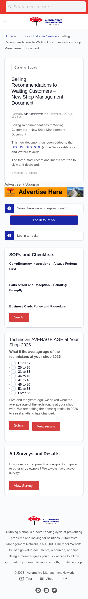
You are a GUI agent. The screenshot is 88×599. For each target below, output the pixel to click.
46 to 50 (24, 384)
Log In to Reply (44, 220)
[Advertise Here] (44, 194)
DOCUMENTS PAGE (26, 147)
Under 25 (25, 363)
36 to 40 (24, 376)
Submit (19, 425)
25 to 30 (24, 367)
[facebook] (38, 590)
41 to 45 (24, 380)
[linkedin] (46, 590)
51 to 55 (24, 389)
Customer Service (25, 67)
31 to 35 (24, 372)
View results (46, 426)
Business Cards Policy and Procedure (37, 306)
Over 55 (24, 393)
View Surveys (24, 485)
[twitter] (54, 590)
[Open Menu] (5, 21)
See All (19, 317)
